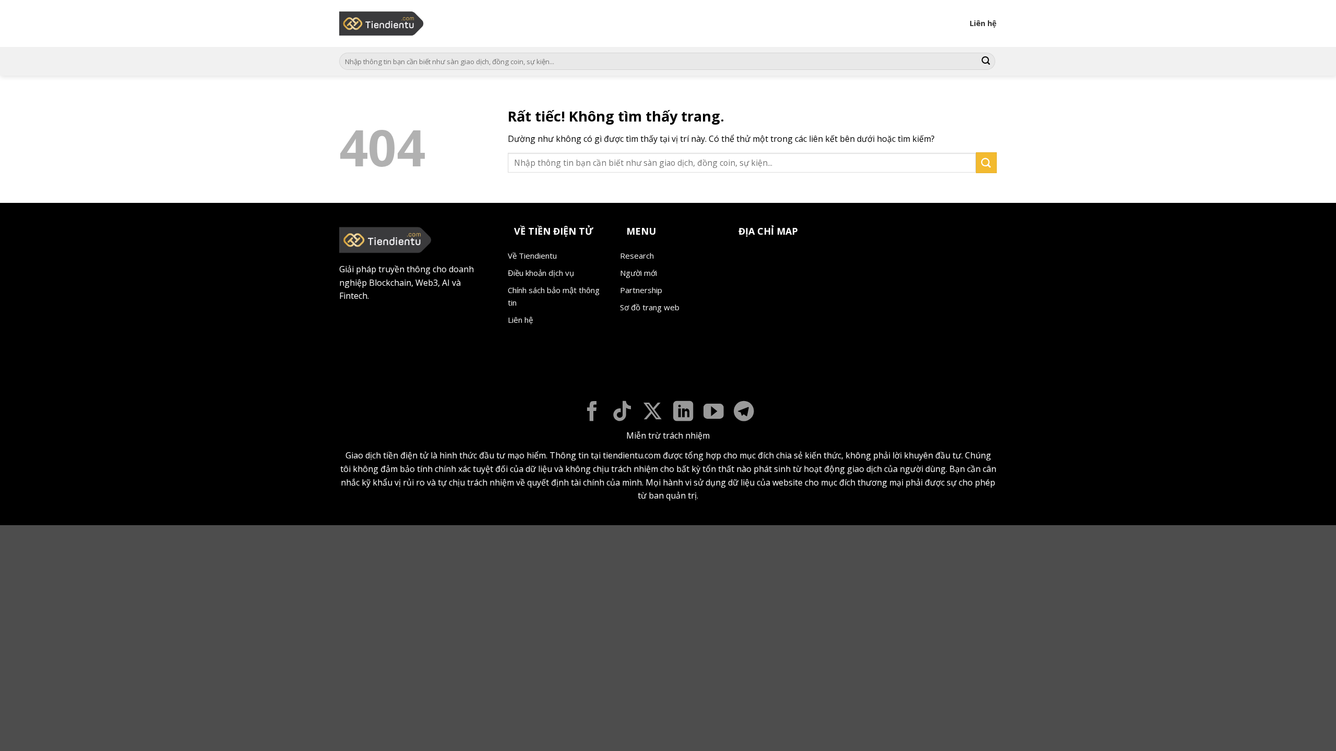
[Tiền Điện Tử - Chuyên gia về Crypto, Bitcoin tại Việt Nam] (382, 23)
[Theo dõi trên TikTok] (622, 413)
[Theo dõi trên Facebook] (592, 413)
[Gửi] (986, 61)
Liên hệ (983, 23)
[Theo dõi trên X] (652, 413)
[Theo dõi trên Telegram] (744, 413)
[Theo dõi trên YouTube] (713, 413)
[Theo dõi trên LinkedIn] (683, 413)
